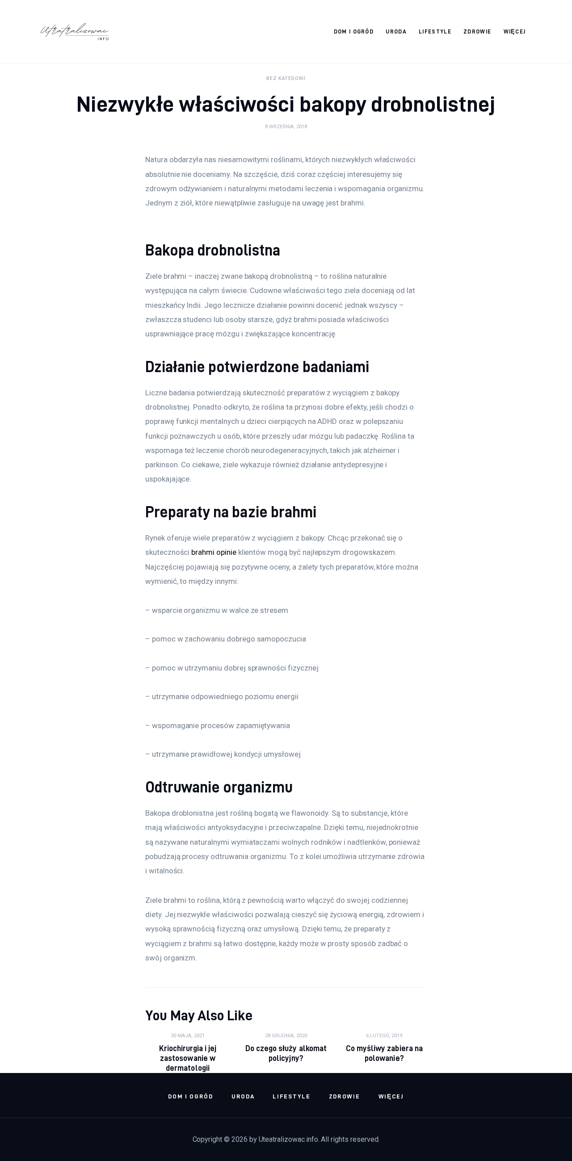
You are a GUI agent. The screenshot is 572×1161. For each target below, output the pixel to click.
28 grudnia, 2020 (286, 1036)
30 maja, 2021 (188, 1036)
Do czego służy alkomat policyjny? (285, 1053)
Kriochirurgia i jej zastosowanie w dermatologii (187, 1058)
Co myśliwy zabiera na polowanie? (384, 1053)
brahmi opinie (213, 552)
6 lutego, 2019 (384, 1036)
